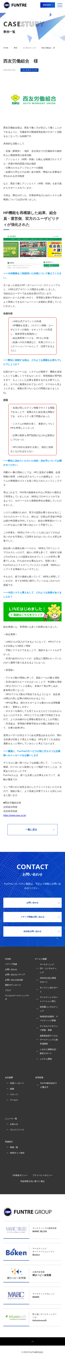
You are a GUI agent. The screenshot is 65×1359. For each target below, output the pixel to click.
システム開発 (46, 1059)
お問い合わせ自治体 (14, 980)
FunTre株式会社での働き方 (48, 1085)
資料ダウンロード (13, 985)
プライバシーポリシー (42, 1175)
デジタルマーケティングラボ (17, 997)
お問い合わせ (32, 902)
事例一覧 (14, 1147)
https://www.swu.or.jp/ (14, 815)
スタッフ (14, 1094)
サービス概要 (41, 959)
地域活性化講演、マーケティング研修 (49, 1018)
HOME (8, 959)
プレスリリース (17, 1130)
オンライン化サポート (49, 990)
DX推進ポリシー (20, 1175)
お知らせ (14, 1124)
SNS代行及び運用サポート (48, 980)
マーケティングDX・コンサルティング (48, 968)
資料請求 (47, 5)
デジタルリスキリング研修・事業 (49, 1028)
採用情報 (39, 1077)
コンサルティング (29, 70)
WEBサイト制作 (17, 1153)
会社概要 (9, 1077)
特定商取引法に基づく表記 (32, 1181)
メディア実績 (11, 964)
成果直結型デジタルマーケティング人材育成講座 (49, 1040)
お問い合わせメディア (15, 974)
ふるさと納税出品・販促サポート (49, 1051)
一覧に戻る (31, 829)
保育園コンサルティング (49, 1009)
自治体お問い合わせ (33, 931)
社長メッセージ (17, 1083)
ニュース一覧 (11, 1118)
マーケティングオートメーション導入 (49, 999)
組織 (12, 1089)
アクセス (14, 1100)
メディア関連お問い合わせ (32, 917)
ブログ (8, 990)
